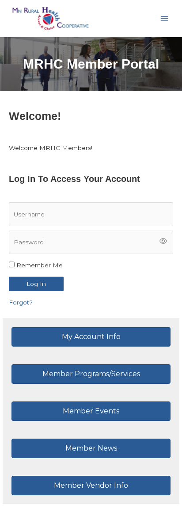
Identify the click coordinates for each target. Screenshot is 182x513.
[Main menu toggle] (164, 18)
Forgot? (21, 302)
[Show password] (163, 242)
